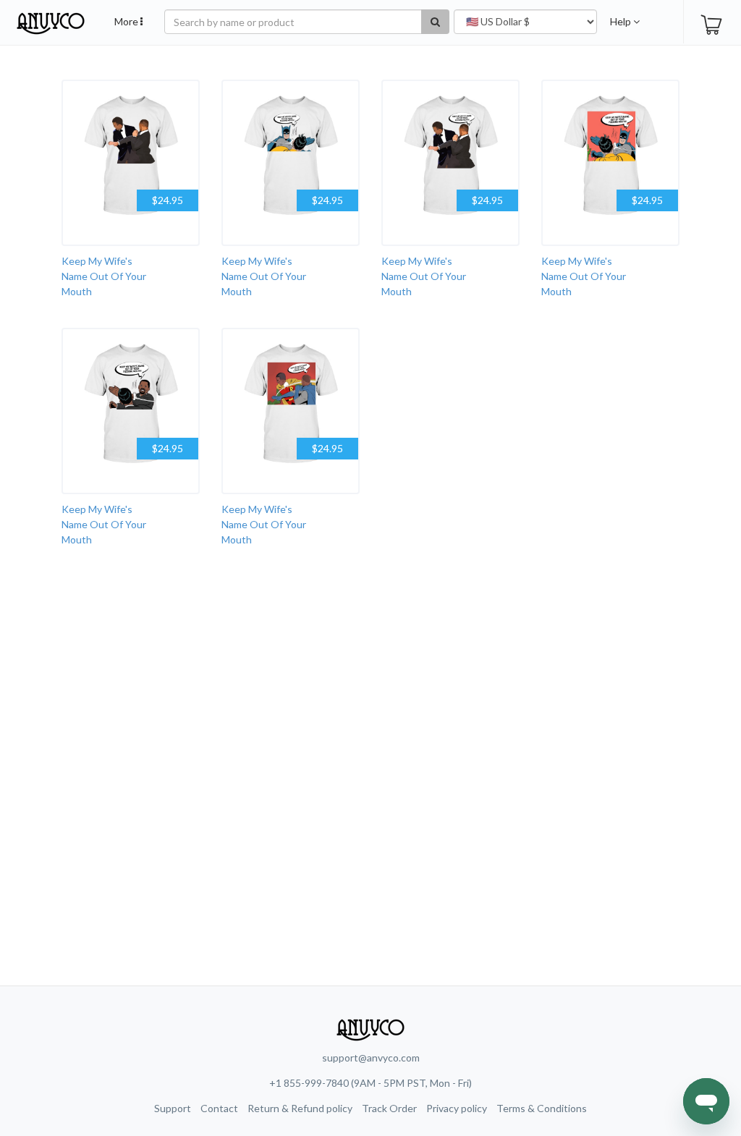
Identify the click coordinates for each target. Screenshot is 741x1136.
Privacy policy (456, 1108)
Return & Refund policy (299, 1108)
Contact (219, 1108)
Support (172, 1108)
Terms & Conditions (541, 1108)
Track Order (389, 1108)
